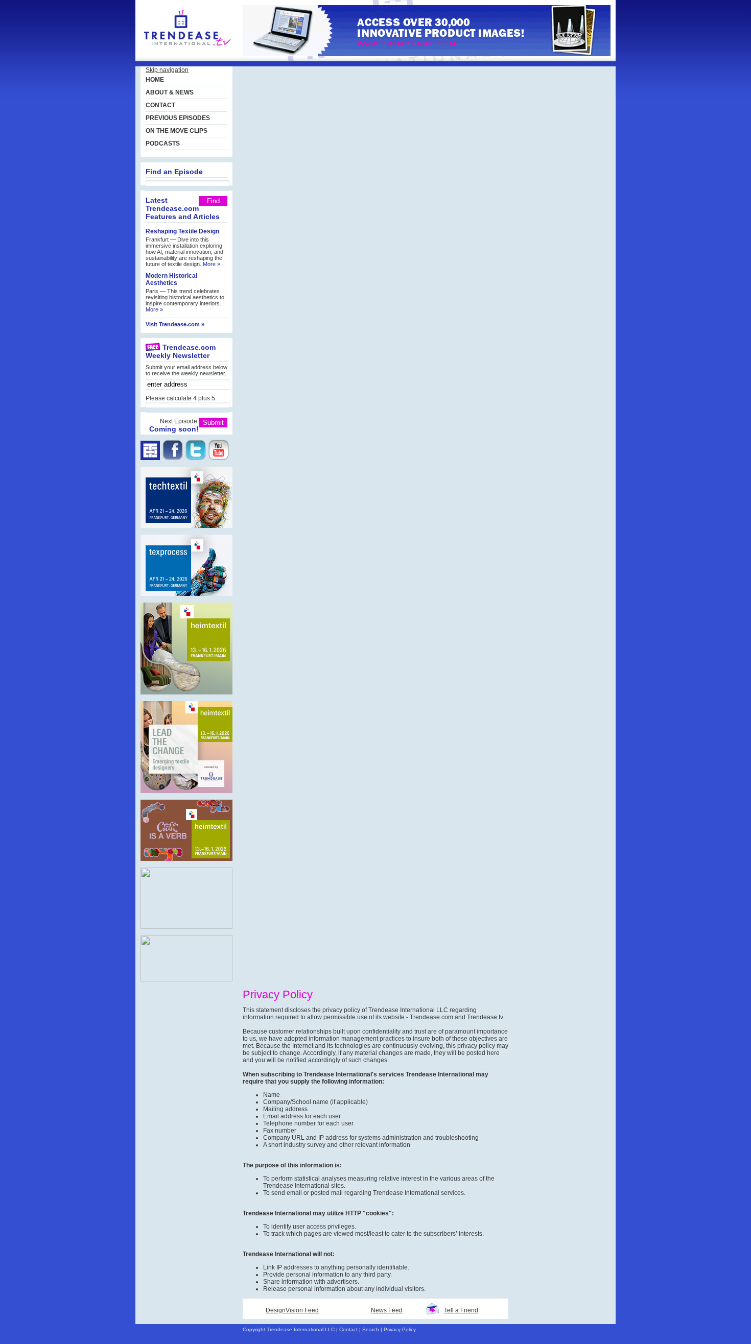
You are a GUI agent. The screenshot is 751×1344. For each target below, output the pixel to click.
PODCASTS (163, 143)
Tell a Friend (461, 1310)
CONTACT (160, 105)
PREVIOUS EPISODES (178, 118)
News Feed (387, 1310)
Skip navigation (167, 70)
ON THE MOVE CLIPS (176, 130)
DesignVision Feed (292, 1310)
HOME (155, 79)
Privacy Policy (400, 1329)
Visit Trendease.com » (175, 324)
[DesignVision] (187, 51)
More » (211, 264)
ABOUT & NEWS (170, 92)
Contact (348, 1329)
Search (370, 1329)
